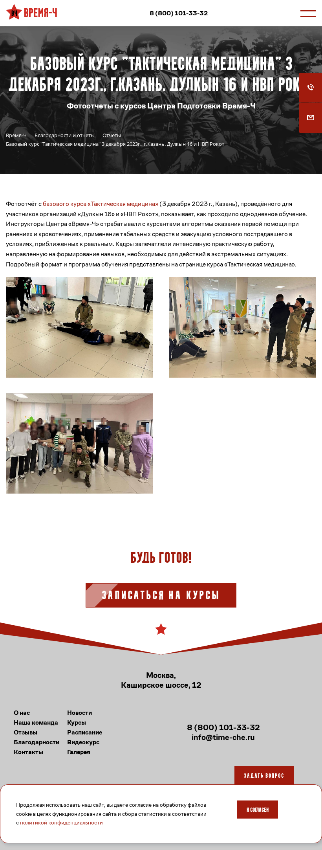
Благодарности (36, 742)
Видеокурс (83, 742)
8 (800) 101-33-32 (179, 13)
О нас (22, 713)
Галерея (78, 752)
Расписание (84, 732)
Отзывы (25, 732)
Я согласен (258, 810)
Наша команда (36, 722)
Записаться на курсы (161, 596)
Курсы (76, 722)
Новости (79, 713)
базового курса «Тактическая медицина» (100, 204)
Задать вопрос (264, 776)
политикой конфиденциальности (61, 822)
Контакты (28, 752)
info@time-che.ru (223, 737)
